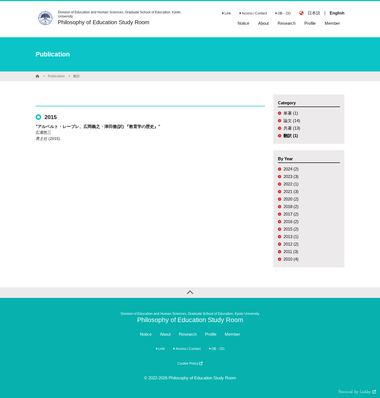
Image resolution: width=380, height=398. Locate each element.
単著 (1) (290, 113)
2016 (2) (290, 221)
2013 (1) (290, 236)
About (165, 334)
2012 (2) (290, 244)
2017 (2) (290, 214)
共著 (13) (291, 128)
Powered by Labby (355, 392)
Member (232, 334)
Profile (210, 334)
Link (227, 13)
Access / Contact (254, 13)
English (337, 13)
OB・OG (284, 13)
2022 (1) (290, 184)
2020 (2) (290, 199)
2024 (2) (290, 169)
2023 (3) (290, 176)
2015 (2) (290, 229)
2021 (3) (290, 191)
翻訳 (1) (290, 135)
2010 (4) (290, 259)
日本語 (314, 13)
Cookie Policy (188, 363)
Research (188, 334)
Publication (56, 76)
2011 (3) (290, 251)
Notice (146, 334)
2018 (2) (290, 206)
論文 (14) (291, 120)
